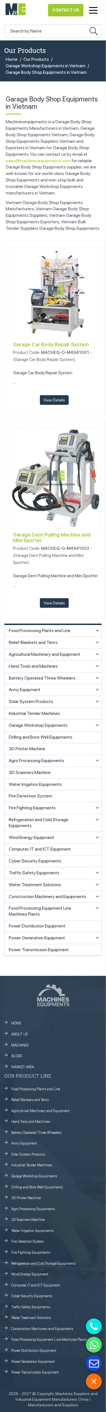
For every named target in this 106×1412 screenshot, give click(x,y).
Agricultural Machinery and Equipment (40, 1111)
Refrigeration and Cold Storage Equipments (43, 1263)
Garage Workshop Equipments (34, 1176)
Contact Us (65, 10)
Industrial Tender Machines (31, 1165)
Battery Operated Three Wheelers (36, 1132)
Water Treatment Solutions (31, 1318)
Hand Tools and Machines (30, 1121)
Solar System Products (28, 1154)
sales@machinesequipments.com (38, 160)
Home (12, 59)
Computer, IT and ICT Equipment (35, 1285)
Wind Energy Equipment (29, 1274)
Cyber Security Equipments (31, 1296)
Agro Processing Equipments (33, 1209)
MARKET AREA (22, 1067)
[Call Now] (94, 1326)
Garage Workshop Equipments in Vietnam (45, 65)
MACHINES (20, 1045)
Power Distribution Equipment (33, 1350)
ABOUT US (19, 1034)
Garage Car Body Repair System (51, 344)
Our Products (36, 59)
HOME (16, 1023)
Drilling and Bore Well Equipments (37, 1187)
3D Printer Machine (26, 1198)
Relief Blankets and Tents (30, 1100)
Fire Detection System (27, 1241)
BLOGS (16, 1056)
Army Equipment (24, 1143)
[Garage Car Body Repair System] (55, 292)
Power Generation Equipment (33, 1361)
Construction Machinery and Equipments (42, 1329)
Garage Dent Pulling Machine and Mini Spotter (51, 537)
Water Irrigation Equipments (32, 1231)
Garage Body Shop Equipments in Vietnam (46, 72)
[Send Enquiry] (94, 1363)
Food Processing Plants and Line (35, 1089)
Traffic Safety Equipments (30, 1307)
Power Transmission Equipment (35, 1372)
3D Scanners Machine (28, 1220)
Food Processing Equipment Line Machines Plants (49, 1339)
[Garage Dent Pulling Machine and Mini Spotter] (55, 478)
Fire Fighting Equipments (30, 1252)
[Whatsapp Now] (94, 1345)
